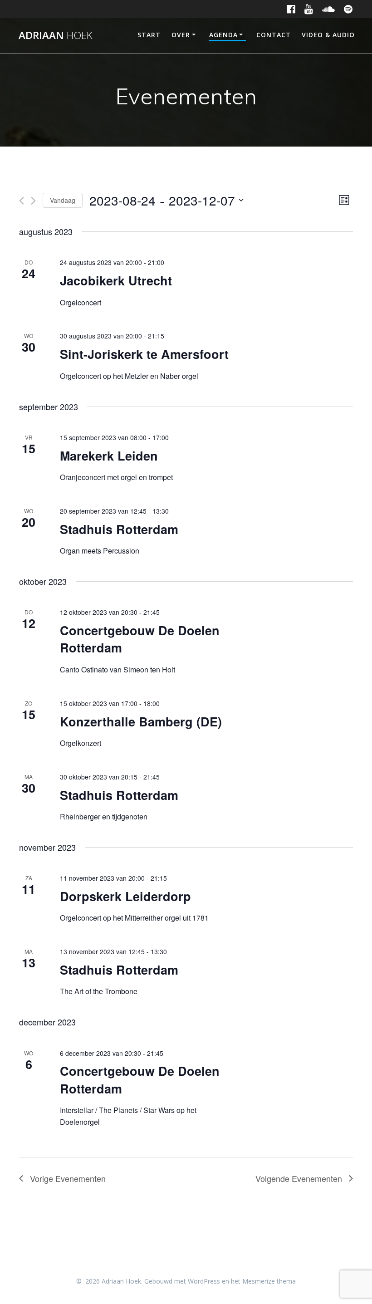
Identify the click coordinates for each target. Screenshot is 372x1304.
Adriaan (56, 35)
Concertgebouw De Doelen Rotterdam (140, 639)
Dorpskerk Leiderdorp (125, 896)
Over (180, 34)
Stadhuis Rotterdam (119, 529)
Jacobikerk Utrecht (116, 280)
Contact (273, 34)
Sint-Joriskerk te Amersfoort (144, 354)
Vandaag (62, 200)
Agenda (223, 34)
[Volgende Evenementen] (33, 200)
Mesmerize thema (269, 1281)
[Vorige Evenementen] (21, 200)
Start (149, 34)
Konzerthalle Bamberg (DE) (141, 721)
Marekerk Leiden (109, 455)
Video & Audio (328, 34)
